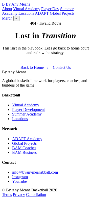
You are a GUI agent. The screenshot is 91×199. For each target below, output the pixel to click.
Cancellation (36, 194)
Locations (26, 13)
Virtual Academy (26, 9)
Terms (7, 194)
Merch (7, 18)
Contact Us (62, 67)
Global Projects (62, 13)
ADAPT (42, 13)
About (7, 9)
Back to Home (34, 67)
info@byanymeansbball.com (35, 172)
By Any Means (16, 4)
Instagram (20, 177)
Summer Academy (27, 114)
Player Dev (50, 9)
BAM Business (24, 152)
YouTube (19, 181)
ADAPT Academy (27, 139)
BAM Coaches (24, 148)
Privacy (19, 194)
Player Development (28, 109)
